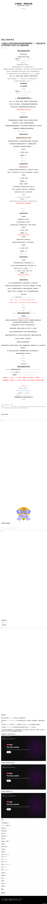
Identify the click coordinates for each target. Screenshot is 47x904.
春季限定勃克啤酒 (35, 406)
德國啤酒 (29, 406)
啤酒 (12, 406)
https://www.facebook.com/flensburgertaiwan (28, 297)
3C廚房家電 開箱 (4, 822)
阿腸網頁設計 (45, 903)
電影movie (3, 878)
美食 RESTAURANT (4, 854)
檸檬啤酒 (6, 407)
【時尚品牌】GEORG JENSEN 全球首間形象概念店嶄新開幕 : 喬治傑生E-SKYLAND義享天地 (18, 727)
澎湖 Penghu (3, 867)
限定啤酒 (23, 407)
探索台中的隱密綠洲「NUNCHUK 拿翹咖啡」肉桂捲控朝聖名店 (13, 717)
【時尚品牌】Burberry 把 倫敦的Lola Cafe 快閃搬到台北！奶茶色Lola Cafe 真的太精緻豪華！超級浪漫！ (21, 724)
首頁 (2, 898)
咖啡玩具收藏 (3, 830)
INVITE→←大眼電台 (5, 825)
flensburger (8, 406)
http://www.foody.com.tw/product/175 (26, 374)
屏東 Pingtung (3, 861)
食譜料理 (3, 886)
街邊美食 (3, 875)
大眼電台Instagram (4, 622)
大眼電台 (15, 406)
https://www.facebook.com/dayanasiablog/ (8, 527)
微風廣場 (23, 406)
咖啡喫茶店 (3, 828)
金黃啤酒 (19, 407)
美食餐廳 (3, 872)
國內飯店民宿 (3, 836)
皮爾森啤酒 (10, 407)
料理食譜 (3, 843)
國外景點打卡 (21, 898)
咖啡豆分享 (3, 833)
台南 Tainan (3, 859)
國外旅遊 (3, 838)
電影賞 (2, 880)
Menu (24, 8)
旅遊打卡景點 (3, 846)
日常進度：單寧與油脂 (23, 3)
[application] (23, 748)
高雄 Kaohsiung (4, 869)
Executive (19, 899)
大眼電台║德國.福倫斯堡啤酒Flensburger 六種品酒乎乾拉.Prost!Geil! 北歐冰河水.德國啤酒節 (23, 44)
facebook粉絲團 (23, 393)
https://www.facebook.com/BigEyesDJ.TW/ (26, 58)
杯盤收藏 (3, 849)
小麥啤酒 (19, 406)
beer (5, 406)
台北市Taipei (3, 856)
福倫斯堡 (15, 407)
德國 (26, 406)
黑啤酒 (26, 407)
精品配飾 (3, 851)
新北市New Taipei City (5, 864)
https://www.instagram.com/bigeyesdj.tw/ (25, 60)
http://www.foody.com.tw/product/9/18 (28, 372)
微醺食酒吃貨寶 (9, 404)
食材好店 (3, 883)
